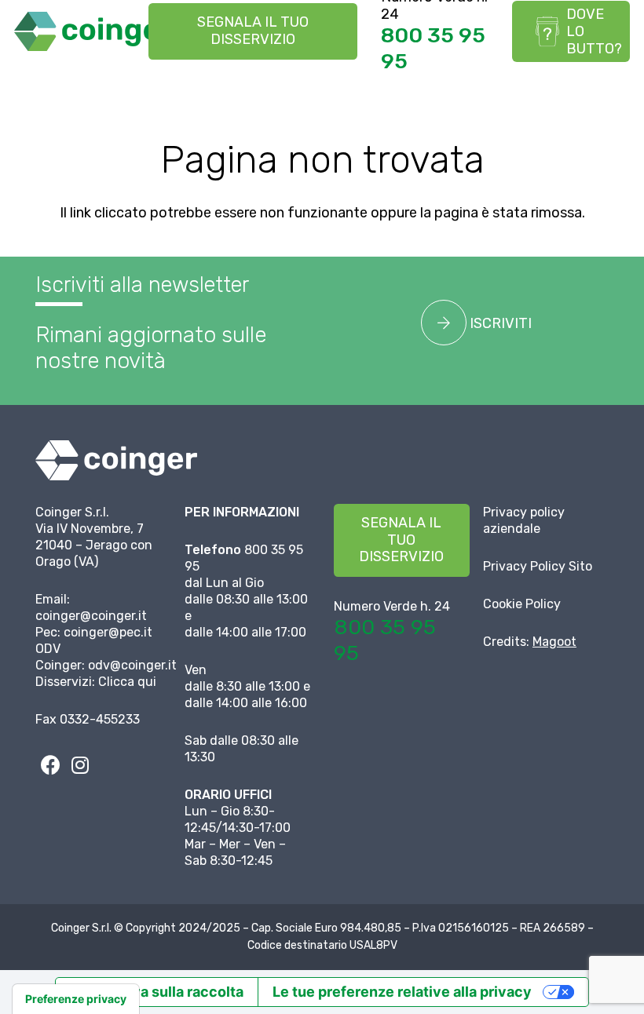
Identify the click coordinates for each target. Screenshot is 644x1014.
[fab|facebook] (50, 765)
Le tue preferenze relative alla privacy (402, 991)
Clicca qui (127, 681)
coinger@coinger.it (91, 615)
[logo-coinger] (93, 31)
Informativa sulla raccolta (156, 991)
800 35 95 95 (433, 48)
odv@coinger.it (132, 665)
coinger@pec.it (108, 632)
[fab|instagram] (80, 765)
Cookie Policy (522, 603)
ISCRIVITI (499, 323)
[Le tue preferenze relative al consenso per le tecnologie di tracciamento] (76, 999)
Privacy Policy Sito (537, 566)
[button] (619, 82)
